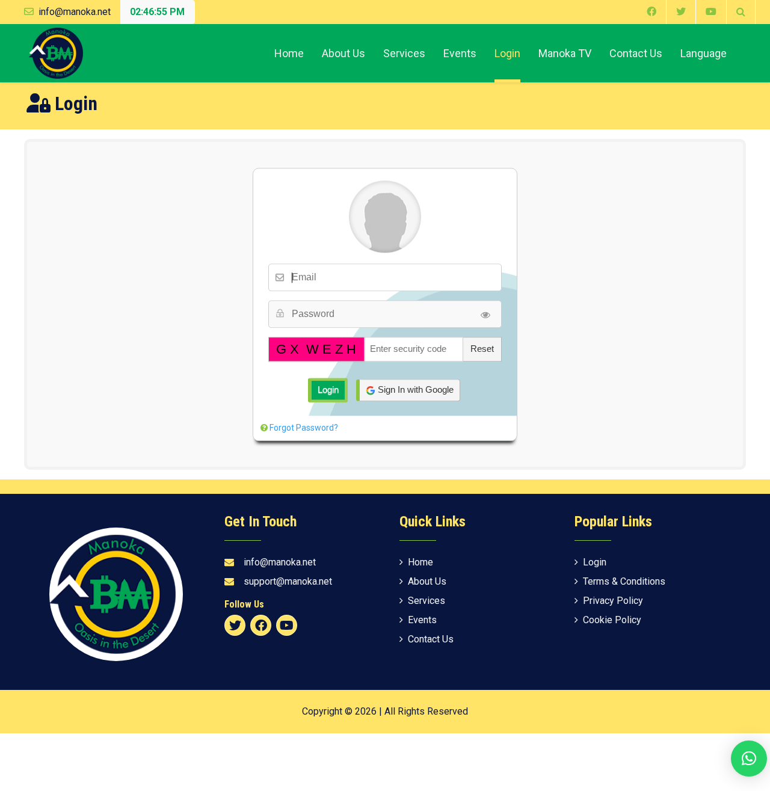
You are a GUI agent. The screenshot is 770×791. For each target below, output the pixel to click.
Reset (482, 349)
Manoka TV (564, 53)
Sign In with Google (414, 390)
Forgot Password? (304, 427)
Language (703, 62)
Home (289, 53)
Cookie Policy (612, 620)
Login (507, 53)
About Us (343, 53)
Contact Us (635, 53)
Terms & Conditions (624, 581)
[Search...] (741, 12)
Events (459, 53)
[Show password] (485, 315)
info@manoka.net (74, 11)
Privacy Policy (613, 600)
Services (404, 53)
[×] (749, 758)
